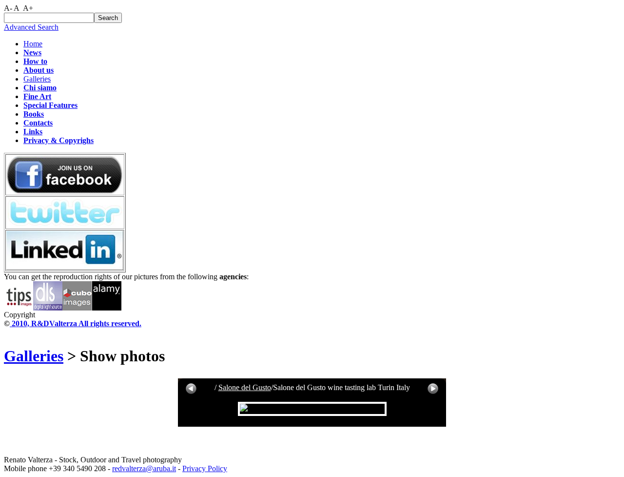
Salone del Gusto (244, 387)
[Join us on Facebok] (64, 191)
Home (32, 44)
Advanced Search (31, 27)
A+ (28, 8)
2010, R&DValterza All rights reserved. (75, 323)
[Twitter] (64, 225)
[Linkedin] (64, 267)
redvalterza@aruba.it (144, 468)
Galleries (37, 79)
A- (8, 8)
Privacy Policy (204, 468)
